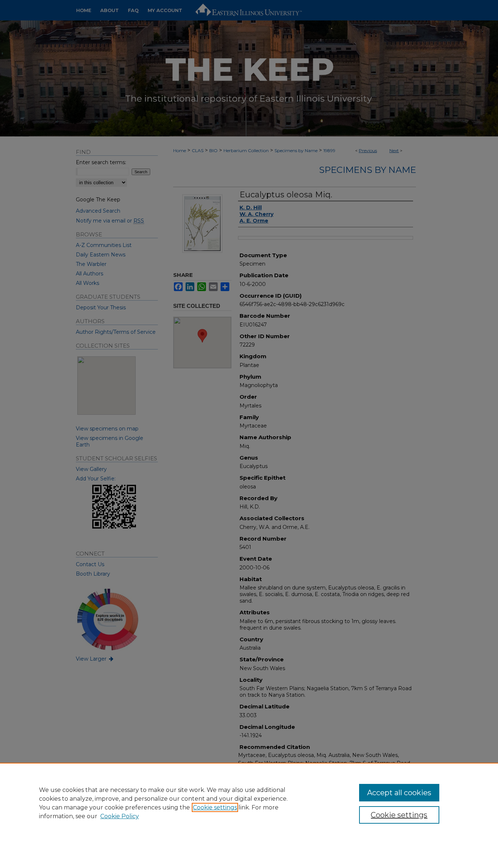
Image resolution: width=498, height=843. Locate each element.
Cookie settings (215, 807)
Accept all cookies (399, 792)
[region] (249, 803)
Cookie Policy (119, 816)
